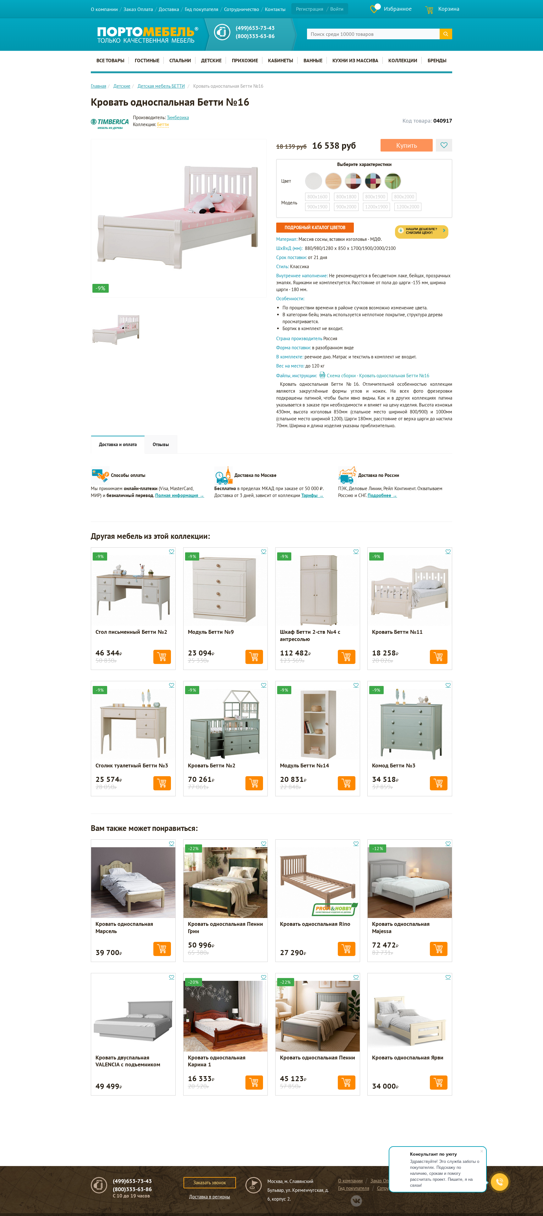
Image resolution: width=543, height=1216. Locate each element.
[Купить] (162, 657)
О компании (104, 9)
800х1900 (375, 197)
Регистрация (309, 9)
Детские (211, 60)
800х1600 (317, 197)
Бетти (163, 124)
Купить (406, 145)
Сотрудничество (241, 9)
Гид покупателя (201, 9)
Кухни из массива (355, 60)
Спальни (180, 60)
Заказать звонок (209, 1183)
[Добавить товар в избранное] (444, 145)
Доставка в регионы (209, 1197)
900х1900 (317, 207)
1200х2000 (408, 207)
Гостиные (147, 60)
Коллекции (402, 60)
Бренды (437, 60)
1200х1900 (376, 207)
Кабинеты (280, 60)
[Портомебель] (147, 35)
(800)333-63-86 (255, 36)
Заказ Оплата (138, 9)
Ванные (313, 60)
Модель (289, 203)
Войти (336, 9)
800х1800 (346, 197)
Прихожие (245, 60)
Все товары (110, 60)
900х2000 (346, 207)
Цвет (286, 181)
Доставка (169, 9)
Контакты (275, 9)
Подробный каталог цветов (315, 227)
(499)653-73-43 (255, 27)
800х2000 (404, 197)
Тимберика (178, 117)
